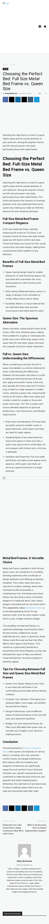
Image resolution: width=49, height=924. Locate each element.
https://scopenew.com (25, 865)
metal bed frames (34, 607)
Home (5, 64)
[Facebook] (5, 99)
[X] (11, 99)
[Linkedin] (18, 99)
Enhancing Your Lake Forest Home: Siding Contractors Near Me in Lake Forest (13, 829)
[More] (43, 99)
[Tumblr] (30, 99)
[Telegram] (36, 99)
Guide (12, 64)
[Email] (24, 99)
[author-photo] (24, 857)
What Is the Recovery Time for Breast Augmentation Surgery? (35, 828)
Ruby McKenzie (11, 93)
